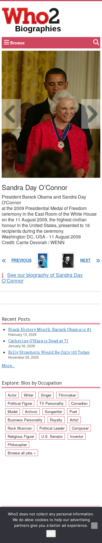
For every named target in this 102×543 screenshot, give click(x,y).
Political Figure (20, 403)
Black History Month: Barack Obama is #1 (49, 329)
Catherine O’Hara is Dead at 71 (38, 341)
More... (8, 365)
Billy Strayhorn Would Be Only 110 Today (49, 352)
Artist (74, 419)
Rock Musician (20, 428)
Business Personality (25, 419)
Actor (12, 395)
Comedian (79, 403)
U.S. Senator (52, 436)
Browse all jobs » (22, 453)
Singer (46, 395)
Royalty (56, 419)
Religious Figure (21, 436)
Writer (28, 395)
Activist (31, 411)
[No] (94, 525)
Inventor (76, 436)
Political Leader (52, 428)
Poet (73, 411)
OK (51, 533)
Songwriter (53, 411)
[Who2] (31, 15)
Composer (80, 428)
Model (13, 411)
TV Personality (51, 403)
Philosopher (17, 444)
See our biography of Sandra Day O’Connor (42, 277)
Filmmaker (67, 395)
